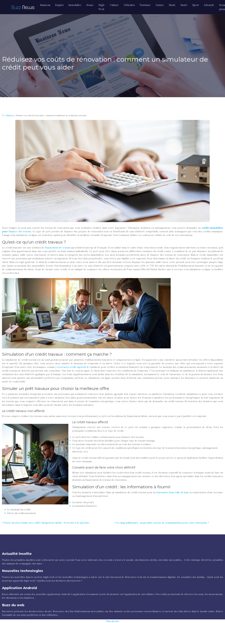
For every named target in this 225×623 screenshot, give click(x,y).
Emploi (59, 5)
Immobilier (74, 5)
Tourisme (145, 5)
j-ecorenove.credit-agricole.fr (72, 367)
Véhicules (129, 5)
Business (45, 5)
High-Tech (101, 7)
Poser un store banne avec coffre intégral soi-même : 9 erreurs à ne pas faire (47, 522)
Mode (172, 5)
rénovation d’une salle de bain (172, 492)
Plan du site (112, 621)
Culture (114, 5)
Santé (184, 5)
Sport (195, 5)
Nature (160, 5)
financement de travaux (57, 247)
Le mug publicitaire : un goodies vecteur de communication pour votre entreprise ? (163, 522)
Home (90, 5)
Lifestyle (209, 5)
